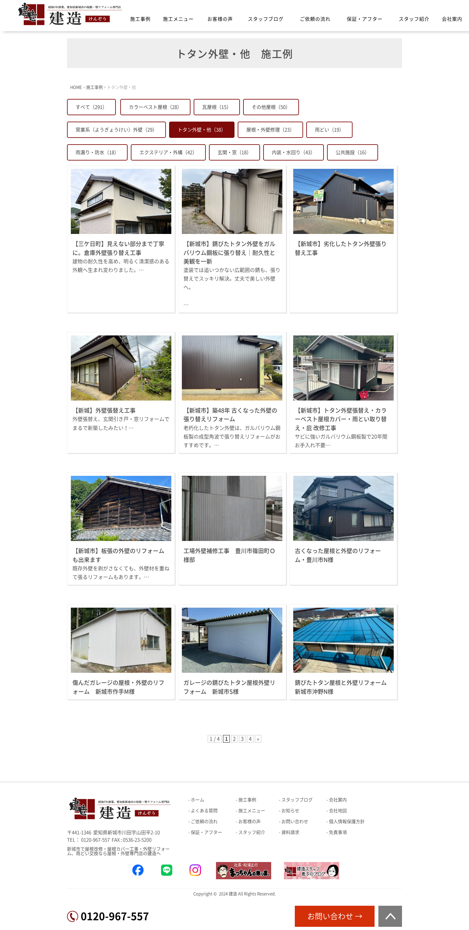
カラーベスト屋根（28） (155, 107)
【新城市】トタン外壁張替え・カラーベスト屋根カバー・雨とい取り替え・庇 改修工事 (341, 419)
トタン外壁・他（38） (202, 129)
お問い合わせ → (334, 916)
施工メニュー (178, 19)
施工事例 (140, 19)
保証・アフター (365, 19)
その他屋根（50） (271, 107)
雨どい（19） (329, 129)
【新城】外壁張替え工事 (104, 410)
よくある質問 (204, 810)
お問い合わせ (294, 821)
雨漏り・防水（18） (97, 152)
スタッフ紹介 (414, 19)
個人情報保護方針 (347, 821)
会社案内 (452, 19)
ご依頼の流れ (315, 19)
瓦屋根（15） (216, 107)
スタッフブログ (266, 19)
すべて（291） (91, 107)
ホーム (197, 800)
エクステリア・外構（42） (168, 152)
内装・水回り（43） (293, 152)
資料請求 (290, 832)
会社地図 (338, 810)
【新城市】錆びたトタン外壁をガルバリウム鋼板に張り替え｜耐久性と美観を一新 (229, 252)
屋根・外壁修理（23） (270, 129)
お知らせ (290, 810)
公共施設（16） (352, 152)
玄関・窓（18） (234, 152)
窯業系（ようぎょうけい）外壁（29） (116, 129)
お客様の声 (220, 19)
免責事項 (338, 832)
